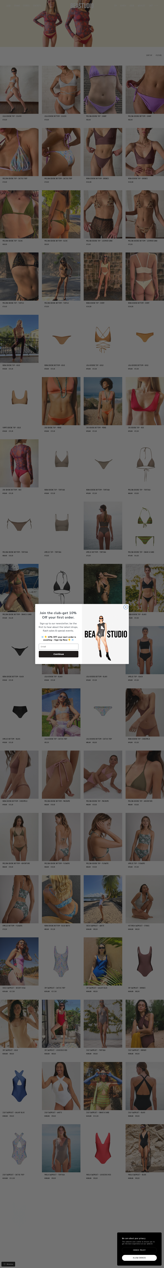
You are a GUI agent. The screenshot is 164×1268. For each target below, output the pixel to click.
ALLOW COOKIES (139, 1258)
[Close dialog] (126, 607)
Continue (58, 654)
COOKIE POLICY (139, 1250)
